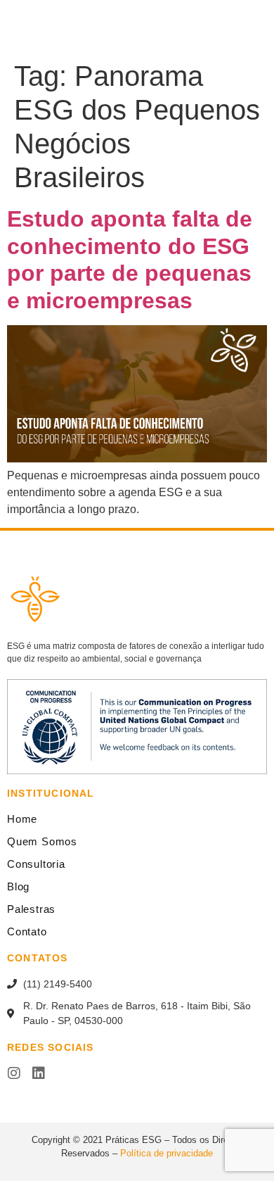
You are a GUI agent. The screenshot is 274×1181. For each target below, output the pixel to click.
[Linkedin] (39, 1073)
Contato (27, 931)
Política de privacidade (166, 1153)
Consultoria (36, 864)
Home (22, 819)
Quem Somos (42, 841)
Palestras (31, 909)
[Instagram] (14, 1073)
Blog (18, 886)
